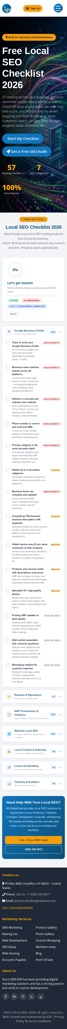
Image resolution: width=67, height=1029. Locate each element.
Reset (13, 314)
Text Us (34, 8)
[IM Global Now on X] (31, 996)
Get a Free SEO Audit (28, 151)
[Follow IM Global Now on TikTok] (40, 996)
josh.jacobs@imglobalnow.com (35, 901)
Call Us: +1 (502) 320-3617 (33, 894)
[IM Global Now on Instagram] (22, 996)
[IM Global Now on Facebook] (5, 996)
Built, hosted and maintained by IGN (27, 1017)
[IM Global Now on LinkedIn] (14, 996)
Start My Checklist (23, 138)
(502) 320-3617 (33, 849)
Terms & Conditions (38, 1021)
